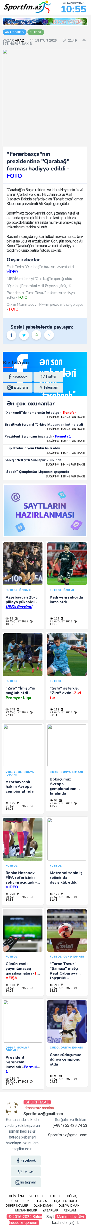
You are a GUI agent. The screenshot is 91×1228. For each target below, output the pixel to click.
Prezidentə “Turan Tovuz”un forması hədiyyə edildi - (41, 295)
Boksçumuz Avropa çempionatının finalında (63, 786)
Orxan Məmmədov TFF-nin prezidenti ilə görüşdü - (45, 307)
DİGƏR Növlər (17, 1205)
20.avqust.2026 (17, 897)
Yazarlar (50, 1210)
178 (12, 985)
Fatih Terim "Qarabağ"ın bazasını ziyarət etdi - (42, 269)
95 (55, 1076)
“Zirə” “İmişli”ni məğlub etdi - (20, 693)
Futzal (43, 1201)
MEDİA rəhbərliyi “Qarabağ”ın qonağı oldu (39, 278)
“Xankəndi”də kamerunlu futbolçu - (40, 413)
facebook (20, 376)
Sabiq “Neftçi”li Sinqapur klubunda (33, 460)
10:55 (73, 9)
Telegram (50, 387)
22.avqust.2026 (17, 712)
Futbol (55, 1196)
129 (56, 618)
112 (56, 709)
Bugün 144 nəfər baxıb (65, 464)
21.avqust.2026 (61, 621)
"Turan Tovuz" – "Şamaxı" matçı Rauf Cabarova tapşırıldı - (64, 973)
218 (56, 985)
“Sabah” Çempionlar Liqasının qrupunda (37, 472)
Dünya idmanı (69, 1205)
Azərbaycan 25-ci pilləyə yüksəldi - (22, 602)
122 (56, 894)
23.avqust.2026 (17, 988)
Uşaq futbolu (65, 1201)
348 (12, 709)
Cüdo (13, 1201)
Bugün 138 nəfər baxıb (65, 476)
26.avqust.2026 (17, 621)
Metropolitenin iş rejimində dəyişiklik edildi (66, 877)
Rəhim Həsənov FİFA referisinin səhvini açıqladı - (21, 880)
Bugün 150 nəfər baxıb (65, 441)
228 (12, 894)
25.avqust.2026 (61, 897)
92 (55, 800)
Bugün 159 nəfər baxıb (65, 429)
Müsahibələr (26, 1210)
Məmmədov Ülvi (70, 1216)
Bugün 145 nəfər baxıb (65, 453)
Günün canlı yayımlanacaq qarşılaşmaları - (23, 971)
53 (11, 618)
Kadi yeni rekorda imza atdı (66, 600)
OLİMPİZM (16, 1196)
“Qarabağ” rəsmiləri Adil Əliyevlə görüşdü (39, 285)
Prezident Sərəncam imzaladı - (38, 436)
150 (12, 1079)
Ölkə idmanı (43, 1205)
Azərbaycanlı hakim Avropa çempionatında (19, 786)
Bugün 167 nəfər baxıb (65, 417)
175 (12, 803)
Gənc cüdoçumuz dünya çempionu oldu (65, 1059)
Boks (28, 1201)
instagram (20, 387)
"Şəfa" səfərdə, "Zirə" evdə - (65, 693)
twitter (51, 376)
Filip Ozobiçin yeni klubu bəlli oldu (32, 448)
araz (20, 40)
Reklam (70, 1210)
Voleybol (36, 1196)
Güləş (72, 1196)
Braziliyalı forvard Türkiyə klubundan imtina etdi (44, 424)
